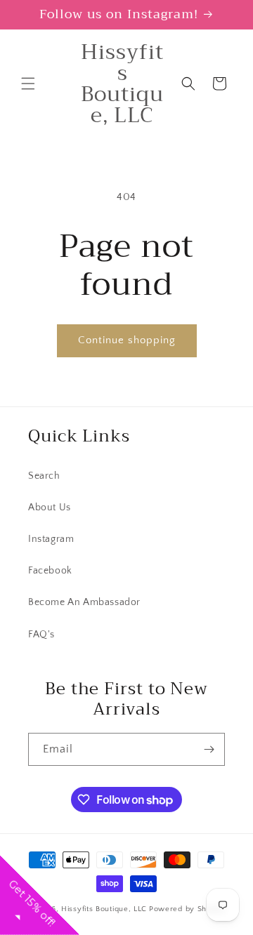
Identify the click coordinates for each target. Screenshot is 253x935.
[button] (238, 70)
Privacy (190, 241)
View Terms (157, 241)
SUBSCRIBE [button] (192, 255)
